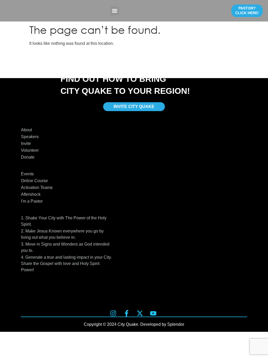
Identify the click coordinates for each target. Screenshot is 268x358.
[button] (114, 11)
